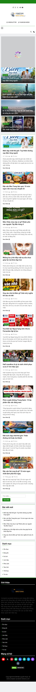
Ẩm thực (6, 182)
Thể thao (7, 360)
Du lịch (5, 91)
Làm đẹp (6, 253)
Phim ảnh (5, 124)
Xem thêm (5, 168)
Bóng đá (6, 324)
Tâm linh (6, 289)
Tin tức (5, 75)
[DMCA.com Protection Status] (18, 667)
